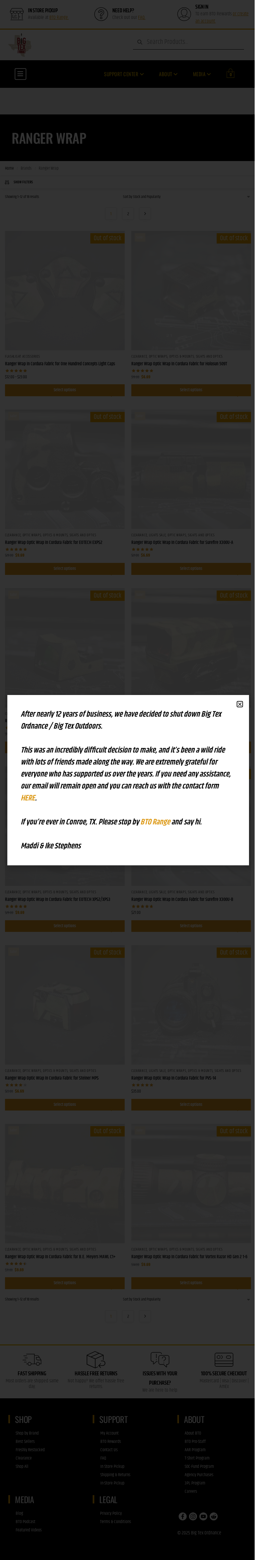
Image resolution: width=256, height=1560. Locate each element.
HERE (28, 798)
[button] (239, 704)
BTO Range (155, 822)
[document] (128, 780)
